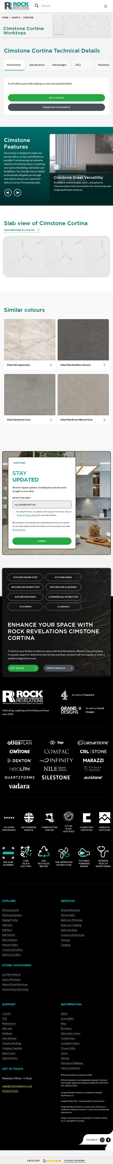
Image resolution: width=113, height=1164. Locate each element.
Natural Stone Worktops (15, 984)
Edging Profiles (10, 920)
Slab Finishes (8, 934)
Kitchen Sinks (63, 577)
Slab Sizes (7, 929)
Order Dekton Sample (56, 107)
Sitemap (65, 1058)
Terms (19, 515)
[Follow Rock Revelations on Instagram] (102, 1139)
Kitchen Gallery (10, 944)
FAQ (4, 1018)
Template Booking (11, 1043)
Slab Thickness (9, 939)
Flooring (26, 606)
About (64, 1013)
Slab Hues (7, 924)
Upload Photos (10, 1058)
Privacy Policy (31, 515)
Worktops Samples (12, 915)
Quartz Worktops (11, 979)
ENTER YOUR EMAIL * (22, 498)
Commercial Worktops (63, 596)
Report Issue (8, 1053)
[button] (105, 6)
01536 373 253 (10, 1091)
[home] (17, 6)
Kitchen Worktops (26, 577)
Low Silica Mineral (11, 974)
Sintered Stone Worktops (15, 989)
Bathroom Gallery (11, 954)
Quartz (15, 17)
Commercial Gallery (12, 949)
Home (5, 17)
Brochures (66, 1028)
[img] (59, 29)
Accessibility (67, 1018)
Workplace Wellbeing (72, 1063)
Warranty (7, 1028)
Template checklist (12, 1048)
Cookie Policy (68, 1038)
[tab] (14, 65)
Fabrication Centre (70, 1033)
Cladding (63, 606)
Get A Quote (56, 97)
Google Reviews (74, 1160)
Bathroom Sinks (25, 596)
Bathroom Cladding (63, 587)
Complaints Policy (70, 1043)
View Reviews (9, 1038)
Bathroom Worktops (26, 587)
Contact (6, 1013)
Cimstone (28, 17)
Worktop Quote (10, 910)
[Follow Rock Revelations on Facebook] (108, 1139)
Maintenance (9, 1023)
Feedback (7, 1033)
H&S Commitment (70, 1068)
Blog (63, 1023)
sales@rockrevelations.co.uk (17, 1086)
